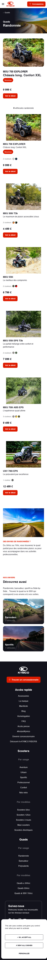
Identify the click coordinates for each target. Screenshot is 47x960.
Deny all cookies (24, 945)
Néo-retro (23, 792)
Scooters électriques (23, 829)
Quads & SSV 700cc (23, 893)
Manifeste (23, 706)
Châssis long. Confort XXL (22, 75)
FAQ (24, 721)
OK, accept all (24, 937)
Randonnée (23, 855)
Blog (23, 711)
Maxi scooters (23, 824)
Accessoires (23, 695)
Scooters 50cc (23, 809)
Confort (23, 787)
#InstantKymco (23, 731)
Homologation (23, 716)
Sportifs (9, 644)
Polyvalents (23, 865)
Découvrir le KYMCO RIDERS (23, 741)
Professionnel (23, 782)
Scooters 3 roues (23, 819)
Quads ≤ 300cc (23, 883)
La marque (23, 700)
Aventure (24, 767)
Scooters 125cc (23, 814)
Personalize (24, 953)
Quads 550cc (23, 888)
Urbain (24, 772)
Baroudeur (10, 617)
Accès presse (24, 726)
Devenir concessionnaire (23, 736)
